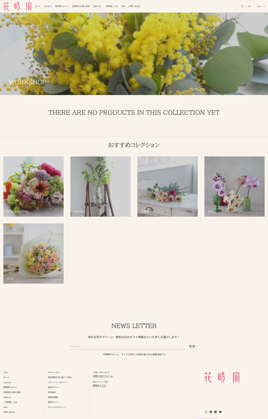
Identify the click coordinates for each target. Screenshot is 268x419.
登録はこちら (99, 385)
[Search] (242, 6)
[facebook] (210, 412)
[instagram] (215, 412)
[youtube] (220, 412)
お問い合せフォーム (103, 376)
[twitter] (206, 412)
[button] (249, 6)
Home (11, 16)
